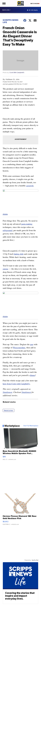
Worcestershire (19, 347)
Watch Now (34, 3)
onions (5, 268)
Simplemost (7, 392)
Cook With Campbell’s (16, 72)
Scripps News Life (10, 21)
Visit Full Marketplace (30, 426)
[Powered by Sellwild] (35, 560)
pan (31, 344)
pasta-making (26, 224)
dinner (32, 375)
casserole (30, 185)
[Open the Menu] (4, 3)
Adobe (5, 214)
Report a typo (8, 410)
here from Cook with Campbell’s (16, 383)
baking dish (18, 253)
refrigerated (7, 230)
